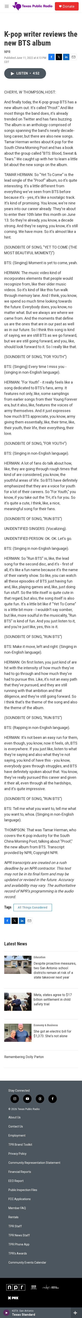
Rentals (13, 1217)
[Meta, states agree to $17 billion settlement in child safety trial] (18, 1002)
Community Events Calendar (27, 1262)
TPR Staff (15, 1226)
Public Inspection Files (22, 1190)
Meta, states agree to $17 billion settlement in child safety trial (53, 999)
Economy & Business (46, 1025)
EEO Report (16, 1181)
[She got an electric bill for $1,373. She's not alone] (18, 1033)
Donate (68, 6)
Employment (16, 1135)
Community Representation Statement (34, 1162)
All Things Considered (33, 907)
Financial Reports (19, 1171)
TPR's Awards (17, 1253)
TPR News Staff (19, 1235)
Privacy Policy (17, 1153)
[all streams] (76, 1312)
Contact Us (15, 1126)
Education (39, 957)
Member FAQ (17, 1208)
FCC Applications (19, 1199)
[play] (6, 1313)
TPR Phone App (18, 1244)
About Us (14, 1117)
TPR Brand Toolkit (20, 1144)
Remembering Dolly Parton (24, 1057)
